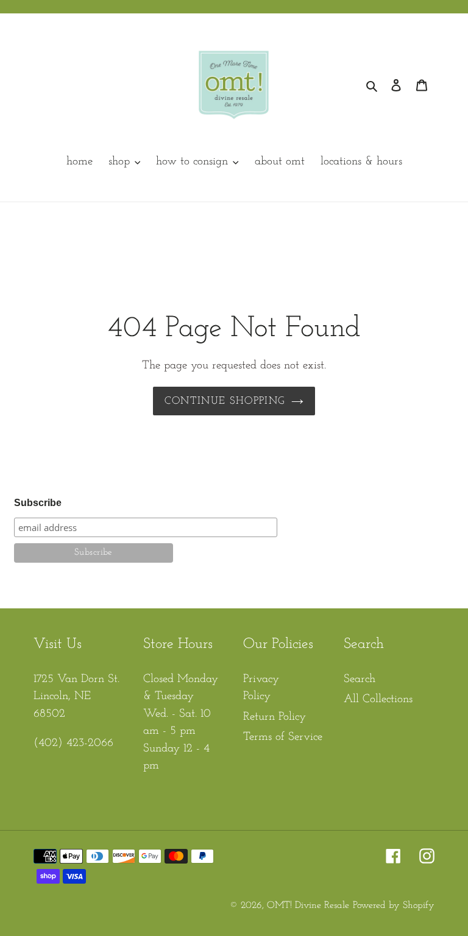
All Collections (378, 699)
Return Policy (274, 717)
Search (359, 679)
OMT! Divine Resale (308, 905)
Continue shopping (225, 401)
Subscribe (38, 503)
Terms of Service (282, 737)
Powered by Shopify (393, 905)
